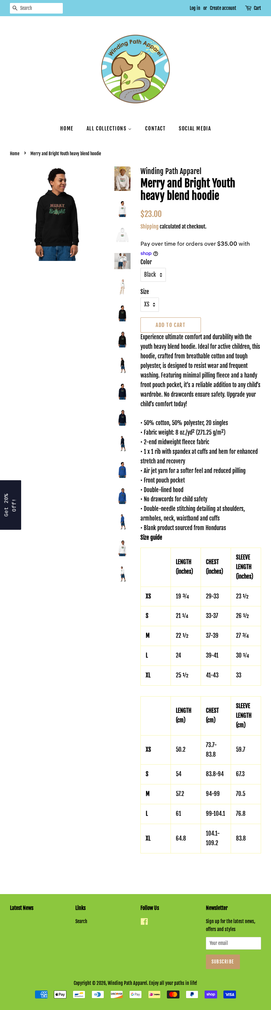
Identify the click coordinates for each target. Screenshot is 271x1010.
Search (81, 921)
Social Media (195, 128)
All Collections (107, 128)
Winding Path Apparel (127, 983)
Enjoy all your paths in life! (173, 983)
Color (146, 262)
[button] (10, 505)
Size (144, 291)
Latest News (21, 908)
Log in (195, 8)
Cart (257, 8)
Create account (223, 8)
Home (66, 128)
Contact (155, 128)
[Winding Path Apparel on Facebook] (144, 923)
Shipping (149, 226)
